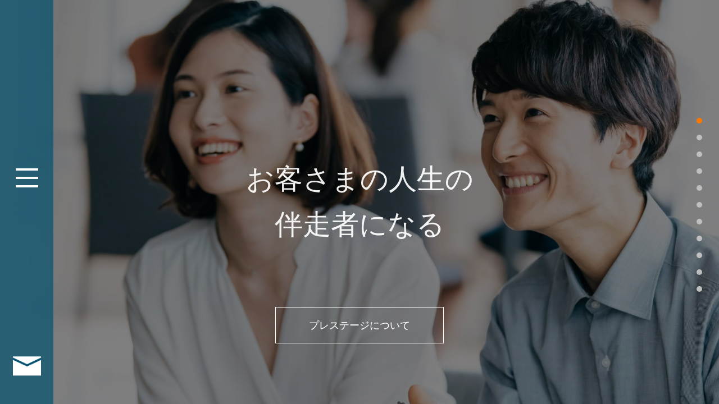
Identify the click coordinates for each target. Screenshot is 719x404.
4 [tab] (699, 171)
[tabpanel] (359, 202)
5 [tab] (699, 188)
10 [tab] (699, 272)
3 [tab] (699, 154)
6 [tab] (699, 205)
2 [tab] (699, 137)
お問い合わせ (27, 366)
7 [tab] (699, 221)
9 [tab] (699, 255)
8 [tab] (699, 238)
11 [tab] (699, 289)
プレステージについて (359, 325)
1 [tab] (699, 120)
